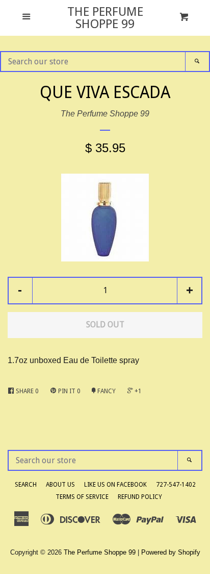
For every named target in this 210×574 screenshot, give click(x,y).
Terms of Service (82, 496)
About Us (60, 484)
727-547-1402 (176, 484)
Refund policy (140, 496)
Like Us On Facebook (115, 484)
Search (26, 484)
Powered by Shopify (170, 552)
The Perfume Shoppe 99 (105, 18)
